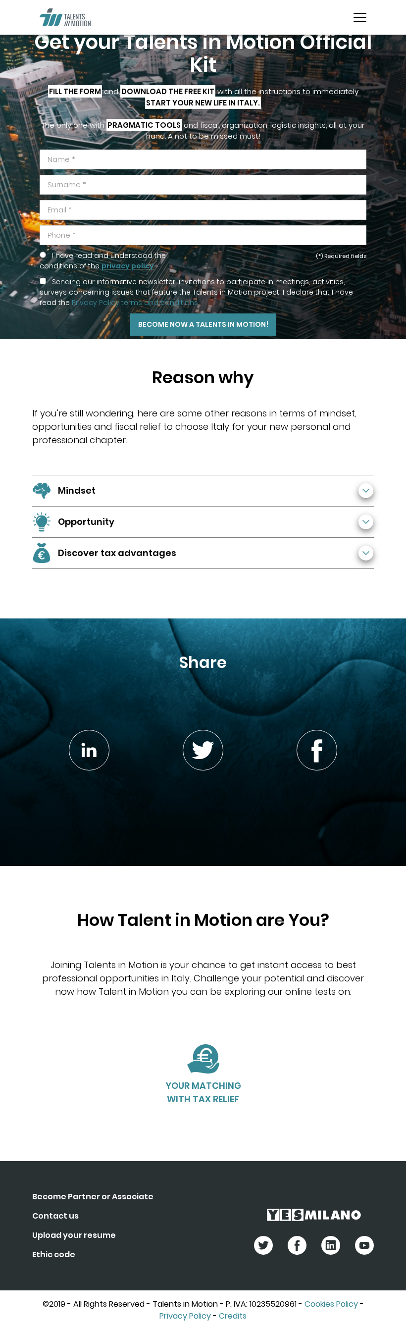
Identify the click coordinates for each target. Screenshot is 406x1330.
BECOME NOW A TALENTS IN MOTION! (203, 324)
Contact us (55, 1216)
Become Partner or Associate (92, 1196)
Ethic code (53, 1254)
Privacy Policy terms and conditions (135, 302)
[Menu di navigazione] (360, 17)
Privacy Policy (185, 1316)
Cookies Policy (331, 1304)
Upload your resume (74, 1235)
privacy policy (128, 266)
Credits (233, 1316)
